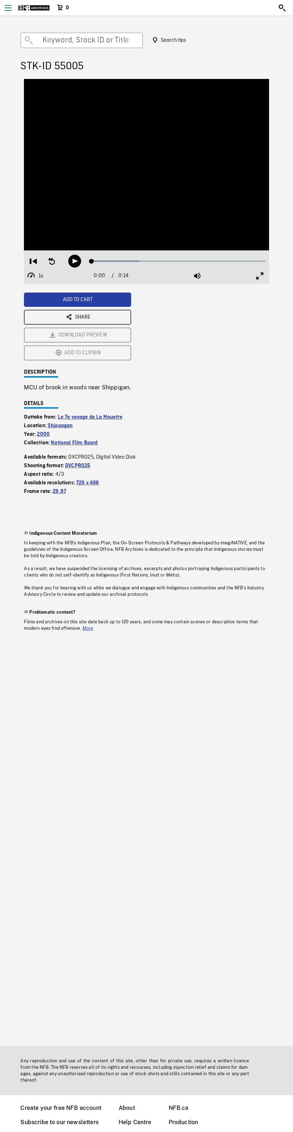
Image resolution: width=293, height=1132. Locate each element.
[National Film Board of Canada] (34, 8)
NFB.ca (179, 1107)
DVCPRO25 (77, 466)
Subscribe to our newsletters (59, 1122)
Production (183, 1122)
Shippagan (60, 426)
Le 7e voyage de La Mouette (90, 417)
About (127, 1107)
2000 (43, 434)
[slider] (178, 261)
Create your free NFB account (60, 1107)
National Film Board (74, 443)
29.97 (59, 491)
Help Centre (135, 1122)
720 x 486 (87, 483)
